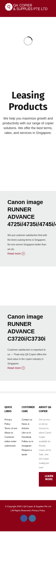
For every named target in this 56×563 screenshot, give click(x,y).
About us (8, 432)
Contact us (27, 419)
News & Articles (25, 426)
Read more (15, 253)
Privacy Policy (8, 421)
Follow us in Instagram (27, 443)
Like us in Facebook (26, 434)
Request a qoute (27, 452)
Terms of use (10, 428)
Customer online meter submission (10, 441)
